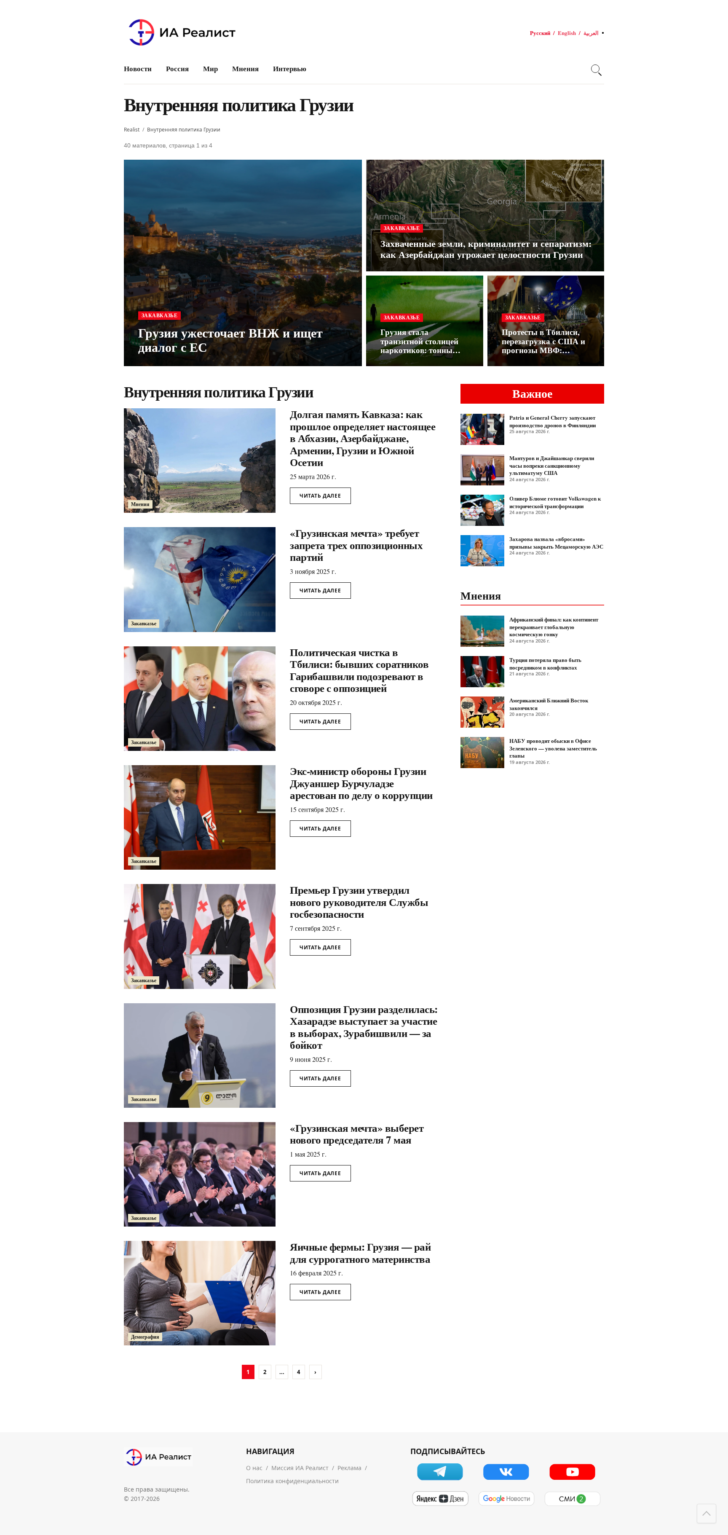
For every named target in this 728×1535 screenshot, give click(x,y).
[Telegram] (440, 1471)
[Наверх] (706, 1513)
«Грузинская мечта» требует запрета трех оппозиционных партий (356, 545)
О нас (254, 1468)
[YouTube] (572, 1471)
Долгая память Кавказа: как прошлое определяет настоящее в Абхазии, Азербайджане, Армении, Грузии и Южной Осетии (362, 438)
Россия (177, 68)
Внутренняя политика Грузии (183, 129)
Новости (138, 68)
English (567, 33)
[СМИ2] (572, 1499)
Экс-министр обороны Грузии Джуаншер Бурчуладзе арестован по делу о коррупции (361, 783)
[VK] (506, 1471)
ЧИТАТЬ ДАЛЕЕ (320, 495)
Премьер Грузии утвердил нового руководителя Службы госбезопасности (359, 902)
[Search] (595, 69)
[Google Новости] (506, 1499)
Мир (210, 68)
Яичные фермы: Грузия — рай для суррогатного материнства (360, 1253)
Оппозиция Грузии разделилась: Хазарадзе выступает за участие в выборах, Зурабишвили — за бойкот (364, 1027)
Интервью (289, 68)
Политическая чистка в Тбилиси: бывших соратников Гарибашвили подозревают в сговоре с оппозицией (359, 670)
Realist (131, 129)
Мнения (245, 68)
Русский (540, 33)
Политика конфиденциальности (292, 1481)
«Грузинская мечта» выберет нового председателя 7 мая (356, 1134)
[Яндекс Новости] (440, 1499)
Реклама (349, 1468)
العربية (591, 33)
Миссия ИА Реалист (300, 1468)
